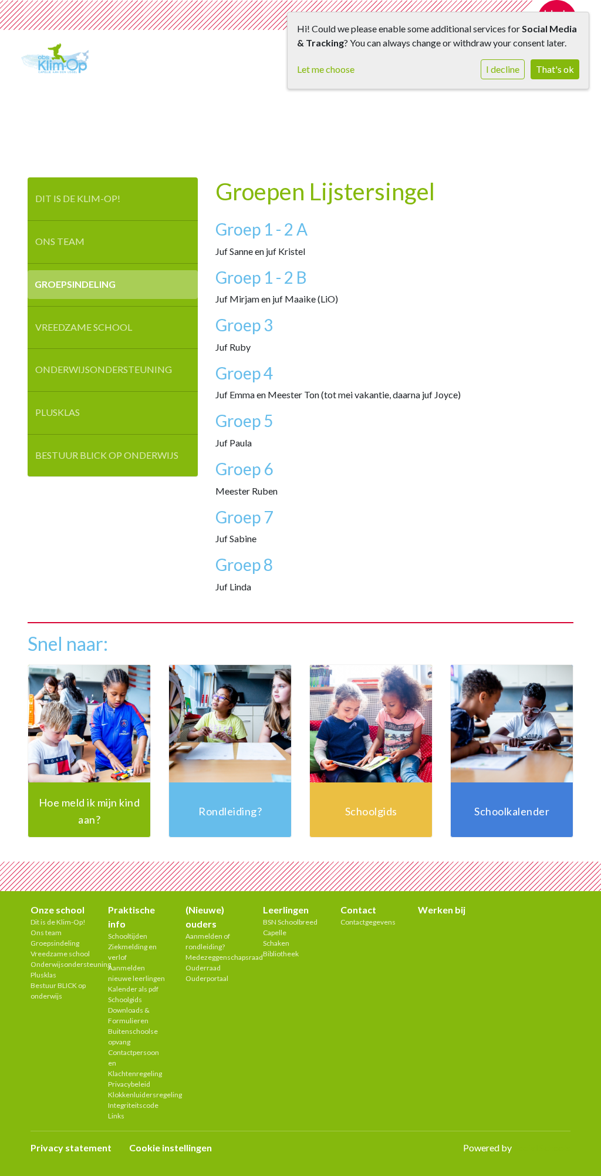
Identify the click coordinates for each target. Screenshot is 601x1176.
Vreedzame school (83, 326)
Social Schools (542, 1147)
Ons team (60, 241)
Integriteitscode (133, 1105)
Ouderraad (203, 967)
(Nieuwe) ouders (204, 916)
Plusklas (57, 412)
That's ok (555, 69)
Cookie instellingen (170, 1147)
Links (116, 1115)
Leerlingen (286, 909)
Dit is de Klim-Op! (77, 198)
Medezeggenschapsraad (215, 957)
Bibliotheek (281, 953)
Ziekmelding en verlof (132, 952)
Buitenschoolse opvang (133, 1036)
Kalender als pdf (133, 989)
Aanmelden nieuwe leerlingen (136, 973)
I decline (502, 69)
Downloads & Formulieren (129, 1015)
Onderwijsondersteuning (103, 369)
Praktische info (131, 916)
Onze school (58, 909)
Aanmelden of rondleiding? (207, 941)
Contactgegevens (368, 922)
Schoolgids (125, 999)
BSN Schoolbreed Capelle (290, 927)
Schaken (276, 943)
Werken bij (441, 909)
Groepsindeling (75, 284)
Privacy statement (71, 1147)
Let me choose (325, 69)
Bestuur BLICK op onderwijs (106, 455)
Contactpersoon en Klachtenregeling (135, 1063)
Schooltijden (127, 936)
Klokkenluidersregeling (138, 1094)
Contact (358, 909)
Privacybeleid (129, 1084)
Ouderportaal (206, 978)
